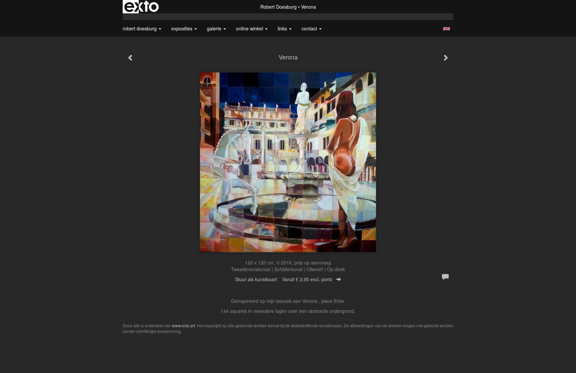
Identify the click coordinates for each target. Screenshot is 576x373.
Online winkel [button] (250, 28)
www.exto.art (183, 325)
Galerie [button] (215, 28)
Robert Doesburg (278, 6)
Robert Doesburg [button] (140, 28)
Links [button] (283, 28)
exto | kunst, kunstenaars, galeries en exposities (141, 6)
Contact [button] (310, 28)
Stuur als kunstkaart (283, 279)
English (446, 29)
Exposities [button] (182, 28)
